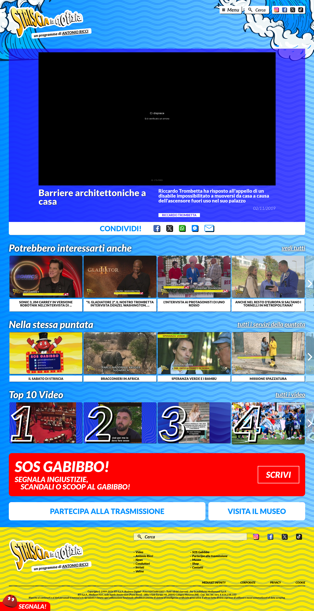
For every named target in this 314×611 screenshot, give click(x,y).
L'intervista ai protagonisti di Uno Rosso (194, 303)
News (139, 560)
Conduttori (143, 563)
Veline (140, 571)
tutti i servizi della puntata (271, 324)
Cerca (260, 9)
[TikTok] (300, 9)
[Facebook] (284, 9)
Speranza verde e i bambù (194, 378)
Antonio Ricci (144, 556)
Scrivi (278, 475)
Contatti (197, 567)
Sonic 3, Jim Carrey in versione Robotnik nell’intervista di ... (46, 303)
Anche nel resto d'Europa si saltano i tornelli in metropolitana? (268, 303)
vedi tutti (293, 248)
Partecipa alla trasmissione (107, 511)
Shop (195, 563)
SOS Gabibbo (200, 552)
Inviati (140, 567)
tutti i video (290, 394)
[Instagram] (276, 9)
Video (139, 552)
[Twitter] (292, 9)
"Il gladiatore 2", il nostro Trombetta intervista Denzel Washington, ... (120, 303)
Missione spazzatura (268, 378)
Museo (196, 560)
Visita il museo (257, 511)
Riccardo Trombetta (179, 215)
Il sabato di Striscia (45, 378)
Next (310, 284)
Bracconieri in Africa (120, 378)
